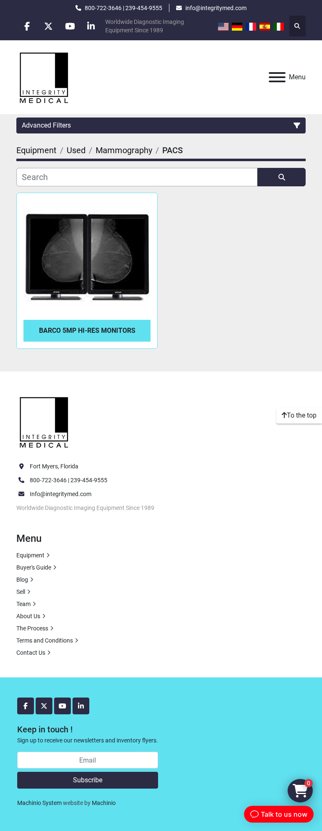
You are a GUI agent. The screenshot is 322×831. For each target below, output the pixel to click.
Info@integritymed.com (60, 494)
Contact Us (30, 652)
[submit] (281, 177)
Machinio (104, 803)
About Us (28, 616)
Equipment (30, 555)
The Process (32, 628)
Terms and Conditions (44, 640)
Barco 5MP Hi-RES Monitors (87, 330)
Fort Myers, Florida (54, 466)
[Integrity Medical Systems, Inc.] (44, 421)
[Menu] (277, 77)
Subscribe (87, 780)
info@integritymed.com (216, 8)
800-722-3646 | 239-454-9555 (123, 8)
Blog (22, 579)
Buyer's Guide (33, 567)
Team (23, 604)
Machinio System (39, 803)
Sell (20, 591)
